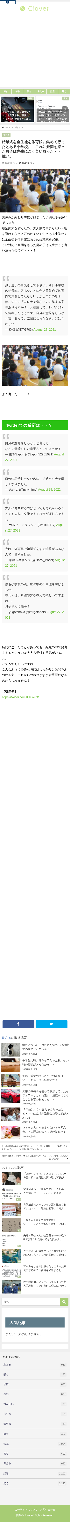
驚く (34, 1483)
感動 (34, 1394)
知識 (34, 1443)
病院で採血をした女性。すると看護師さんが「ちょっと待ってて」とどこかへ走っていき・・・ (35, 1157)
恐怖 (34, 1384)
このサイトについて (26, 1509)
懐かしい (34, 1404)
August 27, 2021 (44, 329)
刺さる (6, 135)
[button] (5, 109)
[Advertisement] (35, 52)
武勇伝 (34, 1424)
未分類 (34, 1414)
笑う (34, 1453)
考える (34, 1463)
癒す (34, 1434)
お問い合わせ (47, 1509)
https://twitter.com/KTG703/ (20, 697)
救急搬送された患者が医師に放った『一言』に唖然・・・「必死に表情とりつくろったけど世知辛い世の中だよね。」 (34, 1148)
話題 (34, 1473)
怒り (34, 1374)
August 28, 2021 (49, 489)
